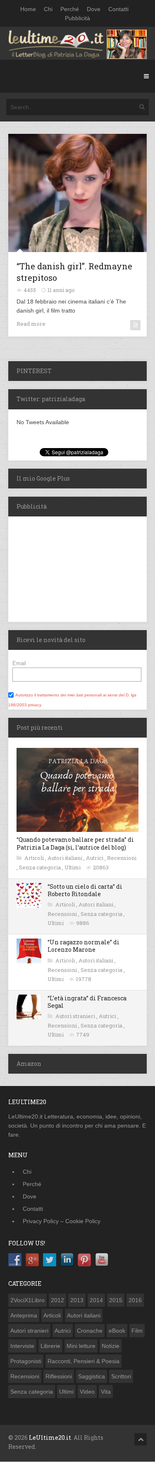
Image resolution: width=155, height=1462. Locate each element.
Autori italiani (65, 858)
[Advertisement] (60, 567)
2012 (57, 1300)
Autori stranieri (75, 1016)
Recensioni (121, 858)
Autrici (95, 858)
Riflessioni (58, 1376)
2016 (135, 1300)
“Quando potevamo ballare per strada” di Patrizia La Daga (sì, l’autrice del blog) (75, 843)
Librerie (50, 1346)
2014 (96, 1300)
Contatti (118, 9)
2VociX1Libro (27, 1300)
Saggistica (91, 1376)
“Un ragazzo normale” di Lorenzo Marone (83, 945)
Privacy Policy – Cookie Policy (61, 1221)
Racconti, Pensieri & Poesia (83, 1361)
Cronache (90, 1330)
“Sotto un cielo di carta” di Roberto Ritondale (85, 890)
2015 (115, 1300)
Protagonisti (25, 1361)
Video (87, 1391)
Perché (69, 9)
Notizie (110, 1346)
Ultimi (73, 867)
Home (28, 9)
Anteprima (23, 1315)
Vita (106, 1391)
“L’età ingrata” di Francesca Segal (87, 1001)
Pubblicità (77, 18)
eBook (117, 1330)
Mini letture (81, 1346)
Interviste (22, 1346)
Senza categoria (40, 867)
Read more (31, 323)
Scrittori (121, 1376)
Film (137, 1330)
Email (19, 663)
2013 (76, 1300)
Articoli (34, 858)
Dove (93, 9)
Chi (48, 9)
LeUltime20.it (50, 1437)
